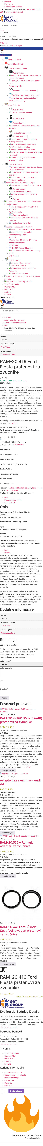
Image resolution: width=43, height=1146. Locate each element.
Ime (2, 680)
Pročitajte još (7, 832)
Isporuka (8, 1085)
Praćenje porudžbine (13, 6)
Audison (7, 292)
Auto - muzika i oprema (14, 320)
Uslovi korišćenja (11, 1078)
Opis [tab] (6, 497)
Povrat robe (9, 1080)
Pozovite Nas (18, 445)
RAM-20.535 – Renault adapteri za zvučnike (16, 844)
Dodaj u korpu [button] (8, 770)
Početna (7, 317)
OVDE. (15, 423)
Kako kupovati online (13, 1072)
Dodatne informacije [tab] (12, 500)
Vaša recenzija (6, 668)
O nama (7, 1)
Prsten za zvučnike (8, 354)
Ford (6, 325)
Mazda (7, 347)
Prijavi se (3, 43)
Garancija (8, 1083)
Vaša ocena (5, 661)
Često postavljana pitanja (15, 1075)
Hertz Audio (9, 289)
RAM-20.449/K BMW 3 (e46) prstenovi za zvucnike (21, 720)
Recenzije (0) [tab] (9, 502)
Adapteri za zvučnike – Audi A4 (20, 782)
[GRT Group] (9, 22)
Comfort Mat (9, 287)
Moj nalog (8, 4)
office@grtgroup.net (14, 12)
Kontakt (7, 295)
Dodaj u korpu (16, 1091)
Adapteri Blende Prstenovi (15, 323)
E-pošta (4, 689)
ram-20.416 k (12, 490)
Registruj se (17, 46)
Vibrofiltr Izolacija (11, 284)
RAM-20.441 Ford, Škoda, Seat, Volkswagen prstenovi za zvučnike (20, 930)
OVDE (28, 767)
